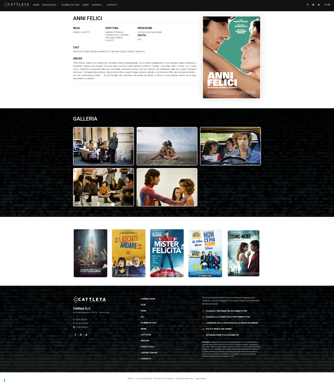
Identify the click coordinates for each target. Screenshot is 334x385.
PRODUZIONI (49, 5)
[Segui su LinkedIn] (318, 5)
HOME (36, 5)
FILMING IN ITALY (70, 5)
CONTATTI (112, 5)
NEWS (86, 5)
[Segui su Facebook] (307, 5)
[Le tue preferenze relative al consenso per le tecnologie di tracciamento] (4, 380)
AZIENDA (96, 5)
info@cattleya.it (82, 327)
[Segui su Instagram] (313, 5)
